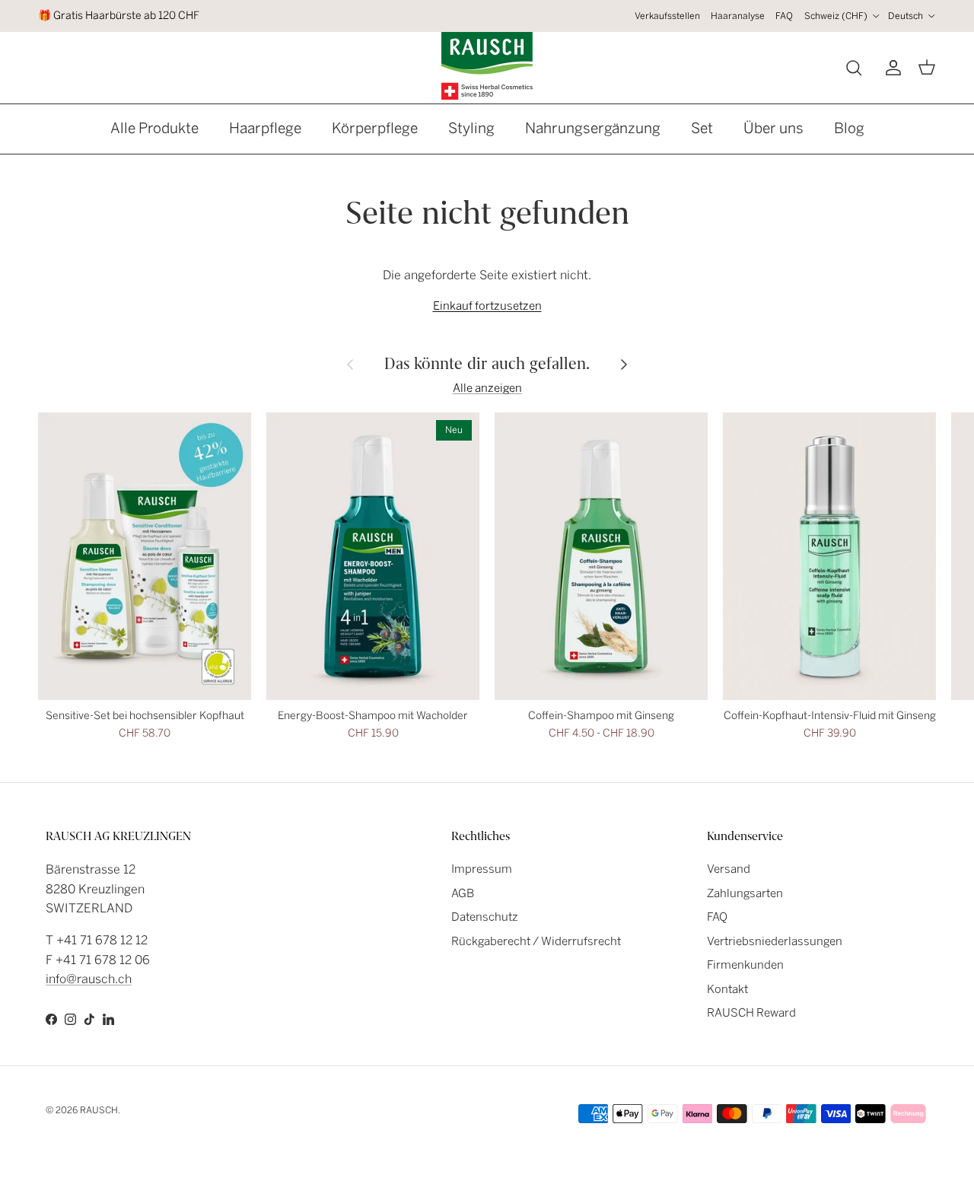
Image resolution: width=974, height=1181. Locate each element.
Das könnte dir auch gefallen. (487, 363)
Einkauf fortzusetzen (487, 306)
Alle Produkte (154, 128)
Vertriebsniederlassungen (774, 941)
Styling (471, 128)
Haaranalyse (738, 16)
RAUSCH (99, 1110)
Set (702, 128)
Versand (728, 869)
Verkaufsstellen (667, 16)
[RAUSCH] (487, 66)
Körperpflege (375, 128)
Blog (849, 128)
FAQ (784, 16)
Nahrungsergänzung (592, 128)
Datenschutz (484, 917)
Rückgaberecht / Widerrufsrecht (536, 941)
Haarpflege (265, 128)
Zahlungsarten (745, 893)
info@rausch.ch (89, 979)
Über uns (773, 128)
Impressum (481, 869)
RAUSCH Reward (751, 1013)
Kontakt (727, 989)
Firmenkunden (745, 965)
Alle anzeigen (487, 388)
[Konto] (890, 68)
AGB (462, 893)
